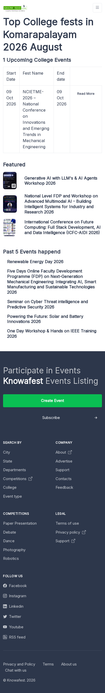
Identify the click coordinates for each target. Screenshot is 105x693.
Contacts (64, 478)
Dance (9, 540)
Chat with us (16, 670)
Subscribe (51, 417)
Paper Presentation (20, 523)
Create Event (52, 400)
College (10, 487)
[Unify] (15, 7)
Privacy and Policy (19, 664)
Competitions (15, 478)
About (61, 452)
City (6, 452)
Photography (14, 549)
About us (69, 664)
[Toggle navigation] (97, 7)
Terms (48, 664)
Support (62, 469)
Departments (14, 469)
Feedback (64, 487)
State (7, 461)
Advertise (64, 461)
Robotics (11, 558)
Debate (9, 532)
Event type (12, 496)
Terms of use (67, 523)
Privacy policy (68, 532)
